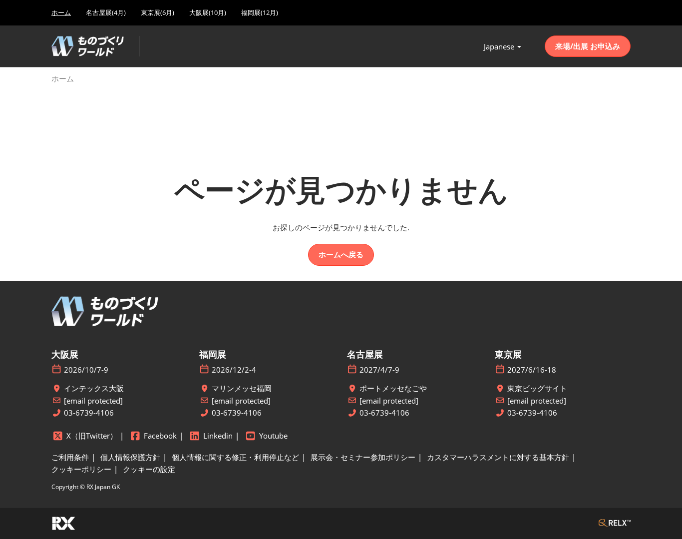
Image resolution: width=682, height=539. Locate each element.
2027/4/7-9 (379, 370)
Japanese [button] (500, 46)
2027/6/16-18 (531, 370)
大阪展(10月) (207, 12)
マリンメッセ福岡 (242, 388)
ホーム (61, 12)
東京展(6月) (157, 12)
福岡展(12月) (259, 12)
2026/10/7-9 (86, 370)
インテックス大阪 (94, 388)
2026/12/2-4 (234, 370)
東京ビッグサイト (537, 388)
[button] (588, 46)
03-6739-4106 (89, 413)
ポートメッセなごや (393, 388)
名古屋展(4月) (106, 12)
